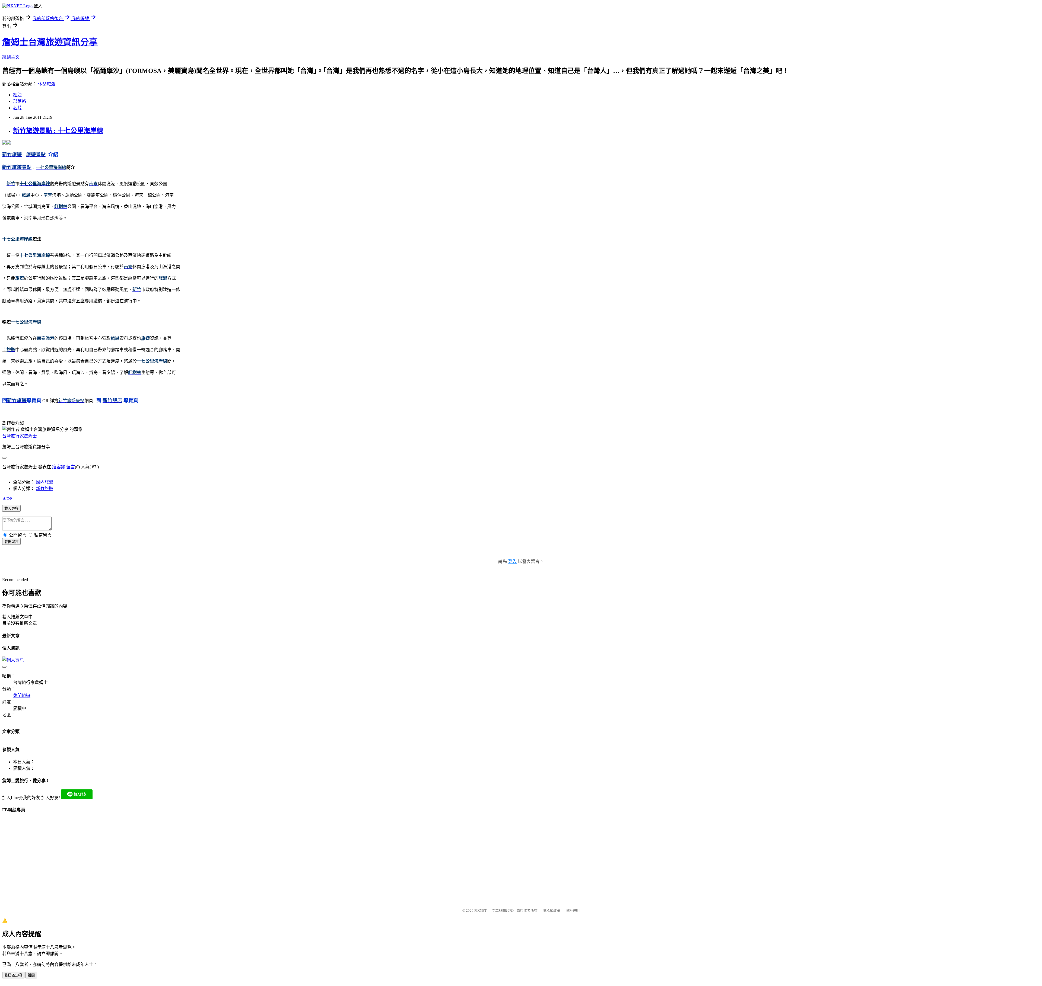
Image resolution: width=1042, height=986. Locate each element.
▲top (7, 498)
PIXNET (480, 910)
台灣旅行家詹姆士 (19, 436)
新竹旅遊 (44, 488)
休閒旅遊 (46, 84)
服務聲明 (573, 910)
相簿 (17, 94)
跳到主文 (11, 57)
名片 (17, 107)
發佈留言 (11, 542)
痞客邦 (58, 467)
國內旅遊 (44, 482)
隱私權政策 (551, 910)
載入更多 (11, 509)
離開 (31, 975)
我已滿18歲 (13, 975)
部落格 (19, 101)
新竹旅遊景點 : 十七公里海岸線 (58, 130)
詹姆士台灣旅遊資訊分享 (50, 42)
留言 (70, 467)
